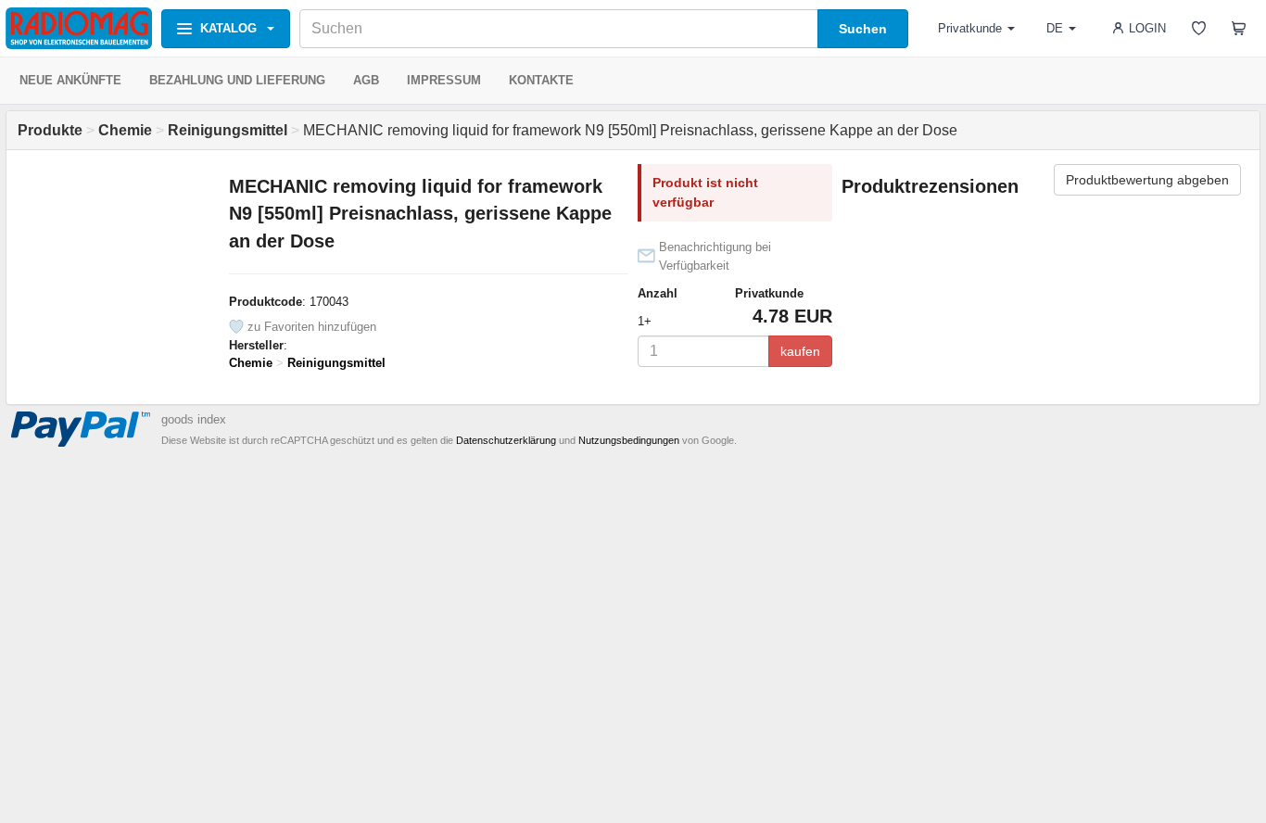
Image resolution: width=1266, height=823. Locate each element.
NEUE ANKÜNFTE (70, 80)
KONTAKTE (541, 80)
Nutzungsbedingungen (628, 440)
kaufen (800, 351)
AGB (366, 80)
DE (1054, 28)
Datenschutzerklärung (506, 440)
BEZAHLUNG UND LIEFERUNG (237, 80)
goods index (193, 419)
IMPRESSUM (444, 80)
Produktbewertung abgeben (1147, 179)
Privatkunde (970, 28)
